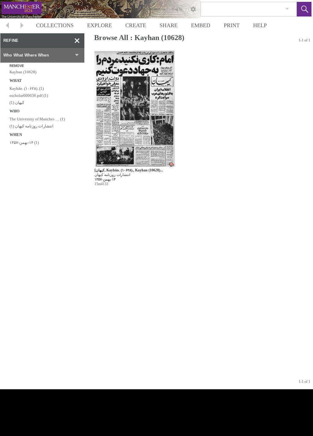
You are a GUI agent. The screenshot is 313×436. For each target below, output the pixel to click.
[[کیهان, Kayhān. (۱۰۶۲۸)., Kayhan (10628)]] (134, 109)
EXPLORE (99, 25)
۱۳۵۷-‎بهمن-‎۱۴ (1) (24, 142)
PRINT (232, 25)
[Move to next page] (22, 26)
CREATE (135, 25)
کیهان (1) (16, 102)
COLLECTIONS (55, 25)
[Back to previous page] (7, 26)
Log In (177, 9)
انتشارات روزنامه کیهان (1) (31, 126)
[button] (304, 9)
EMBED (200, 25)
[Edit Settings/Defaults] (193, 9)
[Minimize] (77, 40)
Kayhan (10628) (22, 72)
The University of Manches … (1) (37, 119)
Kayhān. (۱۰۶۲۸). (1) (26, 88)
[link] (287, 9)
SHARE (169, 25)
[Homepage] (115, 9)
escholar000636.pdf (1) (28, 95)
